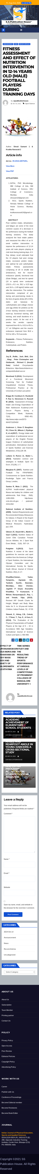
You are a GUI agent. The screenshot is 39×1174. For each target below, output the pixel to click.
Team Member (7, 1010)
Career (4, 1087)
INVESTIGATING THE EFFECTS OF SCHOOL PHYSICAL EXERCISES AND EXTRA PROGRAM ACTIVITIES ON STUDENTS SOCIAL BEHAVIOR (19, 767)
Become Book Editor (10, 1113)
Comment (8, 814)
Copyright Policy (8, 1062)
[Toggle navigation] (21, 30)
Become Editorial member (12, 1102)
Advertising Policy (9, 1067)
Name (7, 859)
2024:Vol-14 (8, 932)
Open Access (7, 1046)
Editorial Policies (8, 1056)
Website (7, 887)
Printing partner (8, 1015)
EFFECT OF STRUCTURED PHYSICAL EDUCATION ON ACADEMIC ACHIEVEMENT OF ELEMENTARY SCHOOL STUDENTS (18, 718)
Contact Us (6, 1021)
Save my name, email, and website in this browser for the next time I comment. (19, 906)
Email (6, 873)
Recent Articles (25, 44)
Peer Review (7, 1051)
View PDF (10, 171)
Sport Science (30, 103)
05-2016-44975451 (20, 161)
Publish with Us (8, 1092)
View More (10, 166)
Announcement (8, 44)
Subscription (6, 1005)
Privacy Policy (7, 1040)
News (16, 44)
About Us (5, 999)
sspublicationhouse (20, 101)
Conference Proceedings (11, 1097)
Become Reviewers (9, 1108)
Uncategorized (9, 955)
